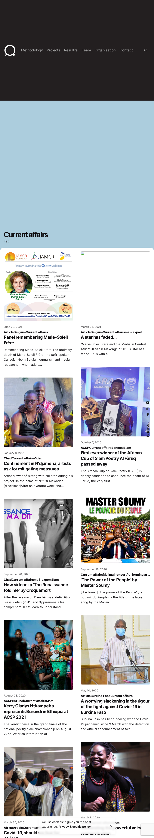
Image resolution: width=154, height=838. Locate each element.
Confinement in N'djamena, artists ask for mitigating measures (37, 466)
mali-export (133, 332)
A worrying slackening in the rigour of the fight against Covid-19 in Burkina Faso (115, 706)
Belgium (20, 332)
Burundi (18, 701)
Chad (8, 458)
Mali (106, 574)
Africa (8, 828)
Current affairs (37, 332)
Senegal (117, 448)
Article (9, 332)
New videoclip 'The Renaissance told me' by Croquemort (36, 587)
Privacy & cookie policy (74, 826)
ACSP (85, 448)
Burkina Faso (100, 696)
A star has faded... (99, 337)
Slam (127, 448)
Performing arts (138, 574)
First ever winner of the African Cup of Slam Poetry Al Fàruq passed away (111, 458)
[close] (110, 826)
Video (38, 458)
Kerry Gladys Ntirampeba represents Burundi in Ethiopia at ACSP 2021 (36, 711)
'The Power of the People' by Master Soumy (109, 582)
